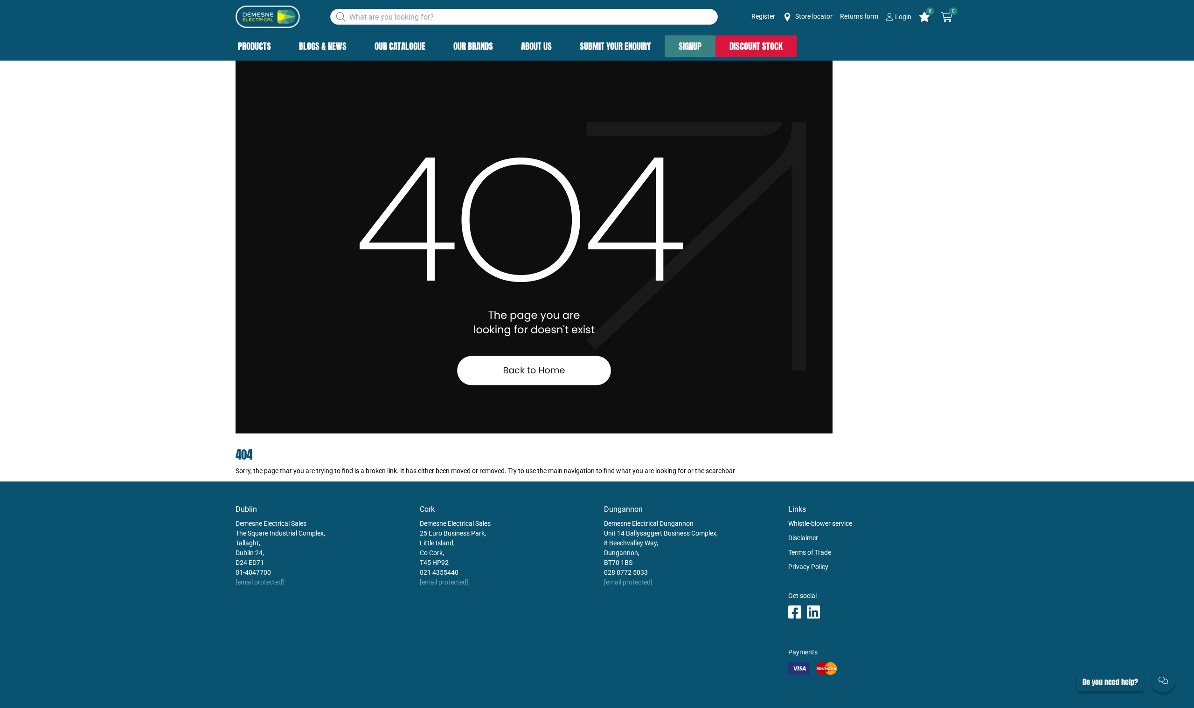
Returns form (859, 16)
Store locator (813, 16)
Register (763, 16)
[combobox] (524, 16)
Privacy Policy (808, 567)
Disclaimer (803, 538)
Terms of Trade (809, 552)
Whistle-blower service (820, 523)
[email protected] (260, 582)
